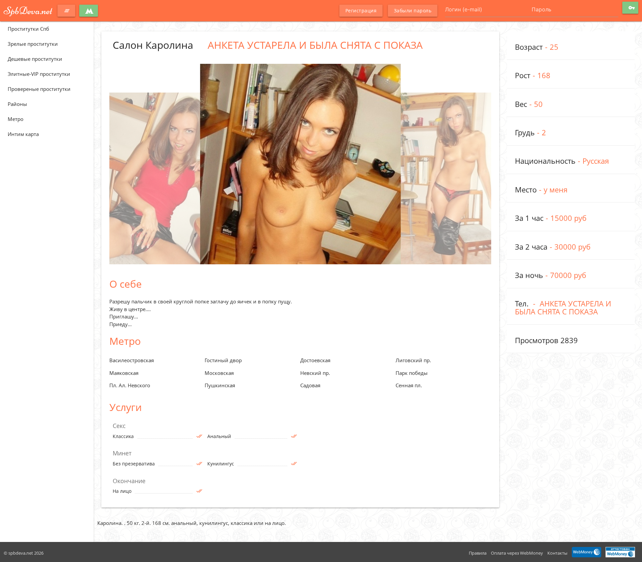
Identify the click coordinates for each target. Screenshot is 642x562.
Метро (15, 119)
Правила (478, 553)
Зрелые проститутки (33, 43)
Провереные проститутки (39, 89)
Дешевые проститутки (35, 58)
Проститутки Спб (28, 28)
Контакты (557, 553)
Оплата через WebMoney (517, 553)
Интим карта (23, 134)
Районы (17, 104)
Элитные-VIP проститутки (39, 74)
